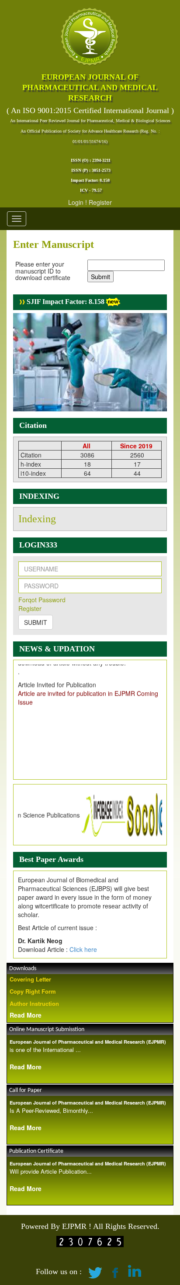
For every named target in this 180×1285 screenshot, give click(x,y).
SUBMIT (35, 622)
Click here (83, 949)
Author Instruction (34, 1003)
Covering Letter (30, 979)
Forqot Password (42, 599)
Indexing (37, 518)
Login (75, 202)
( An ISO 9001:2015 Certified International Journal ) (90, 110)
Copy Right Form (33, 991)
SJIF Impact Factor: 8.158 (64, 301)
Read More (26, 1015)
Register (100, 202)
